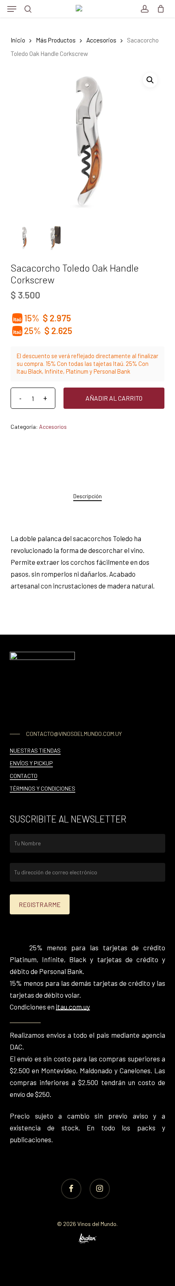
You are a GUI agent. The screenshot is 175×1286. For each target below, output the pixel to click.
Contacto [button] (23, 775)
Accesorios (101, 40)
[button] (11, 9)
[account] (144, 9)
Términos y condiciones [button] (42, 788)
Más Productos (56, 40)
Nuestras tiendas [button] (35, 750)
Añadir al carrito (113, 398)
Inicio (18, 40)
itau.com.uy (73, 1007)
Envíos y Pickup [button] (31, 763)
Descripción (87, 496)
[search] (28, 9)
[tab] (87, 496)
